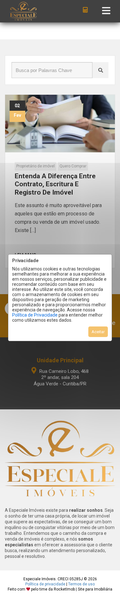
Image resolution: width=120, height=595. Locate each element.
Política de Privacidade (35, 315)
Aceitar (98, 331)
